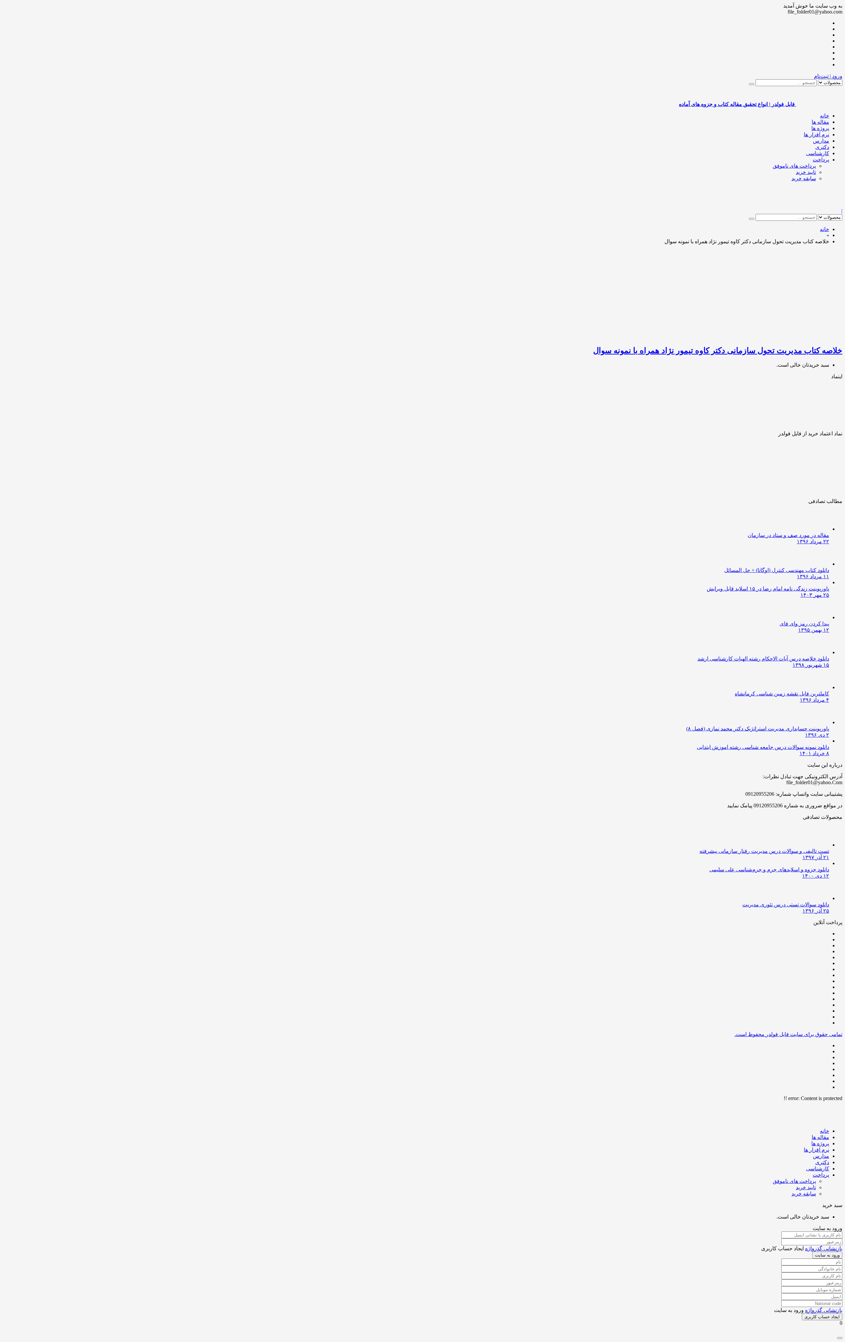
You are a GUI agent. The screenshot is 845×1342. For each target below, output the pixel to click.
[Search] (751, 84)
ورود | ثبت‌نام (828, 76)
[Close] (839, 1338)
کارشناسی (817, 153)
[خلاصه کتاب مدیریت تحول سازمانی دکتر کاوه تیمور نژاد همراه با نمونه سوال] (764, 336)
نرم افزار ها (816, 134)
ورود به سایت (827, 1255)
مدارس (821, 141)
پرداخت (821, 159)
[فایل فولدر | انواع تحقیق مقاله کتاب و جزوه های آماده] (819, 205)
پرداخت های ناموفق (794, 166)
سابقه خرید (804, 178)
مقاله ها (820, 122)
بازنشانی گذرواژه (823, 1248)
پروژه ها (820, 128)
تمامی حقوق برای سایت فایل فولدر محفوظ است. (788, 1034)
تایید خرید (806, 172)
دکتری (822, 147)
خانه (824, 115)
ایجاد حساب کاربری (822, 1316)
